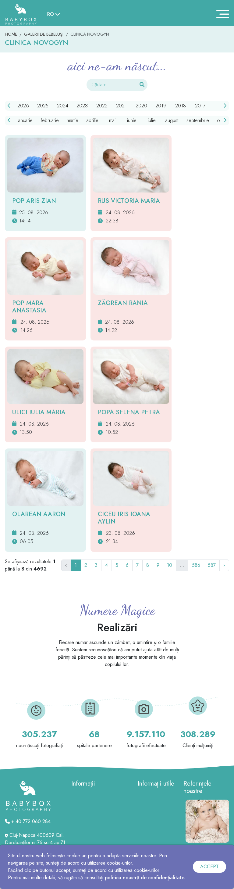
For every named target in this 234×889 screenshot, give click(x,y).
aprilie (92, 120)
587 (212, 565)
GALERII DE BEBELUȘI (43, 34)
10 (169, 565)
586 (196, 565)
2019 (160, 105)
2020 (141, 105)
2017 (200, 105)
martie (72, 120)
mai (112, 120)
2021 (121, 105)
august (171, 120)
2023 (82, 105)
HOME (11, 34)
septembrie (197, 120)
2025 (42, 105)
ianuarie (25, 120)
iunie (131, 120)
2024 (62, 105)
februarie (50, 120)
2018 (180, 105)
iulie (152, 120)
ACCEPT (209, 866)
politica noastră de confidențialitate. (145, 877)
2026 (23, 105)
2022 (102, 105)
